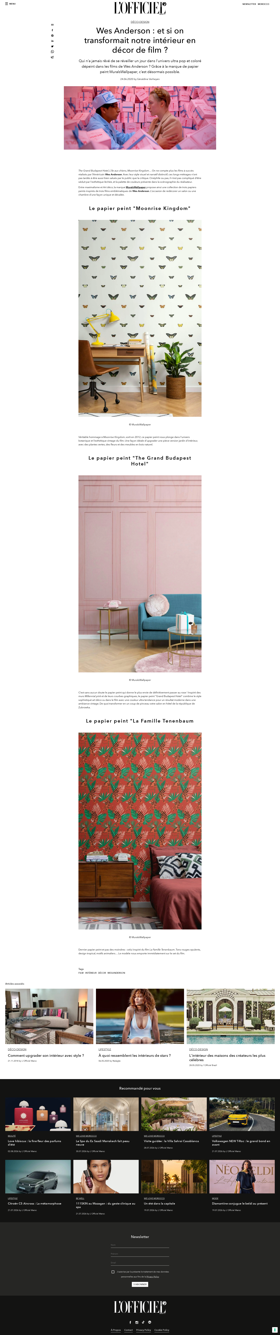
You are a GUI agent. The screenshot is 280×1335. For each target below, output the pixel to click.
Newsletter (249, 4)
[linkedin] (52, 41)
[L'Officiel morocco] (140, 8)
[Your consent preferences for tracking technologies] (275, 1330)
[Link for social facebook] (130, 1323)
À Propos (116, 1330)
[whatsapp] (52, 52)
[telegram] (52, 57)
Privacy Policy (153, 1277)
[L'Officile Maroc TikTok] (143, 1322)
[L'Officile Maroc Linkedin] (149, 1322)
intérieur (90, 973)
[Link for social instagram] (136, 1323)
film (81, 973)
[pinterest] (52, 36)
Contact (128, 1330)
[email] (52, 25)
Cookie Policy (161, 1330)
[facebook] (52, 30)
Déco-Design (140, 22)
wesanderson (116, 973)
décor (102, 973)
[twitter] (52, 46)
